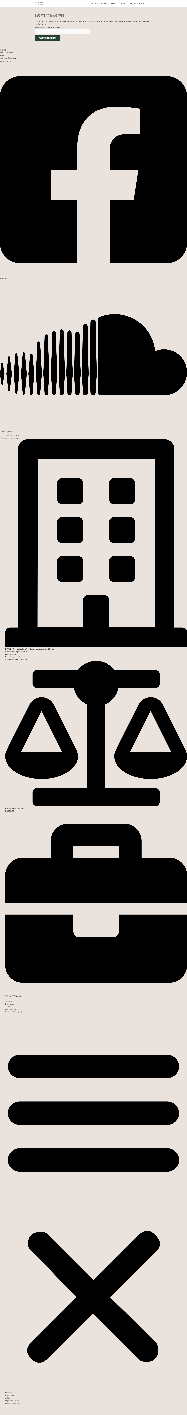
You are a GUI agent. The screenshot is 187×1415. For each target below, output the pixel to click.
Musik (113, 3)
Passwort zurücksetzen (47, 38)
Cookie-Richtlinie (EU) (13, 1012)
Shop (123, 3)
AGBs (7, 1007)
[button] (149, 3)
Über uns (104, 3)
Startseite (94, 3)
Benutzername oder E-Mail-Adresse (52, 27)
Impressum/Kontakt (12, 1009)
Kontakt (133, 3)
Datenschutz (9, 1004)
